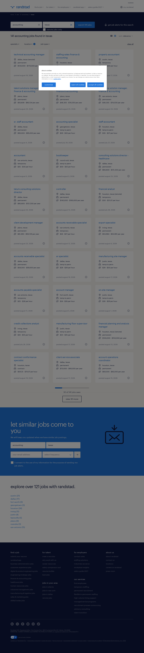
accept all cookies (95, 85)
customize (49, 85)
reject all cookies (77, 85)
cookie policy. (57, 79)
